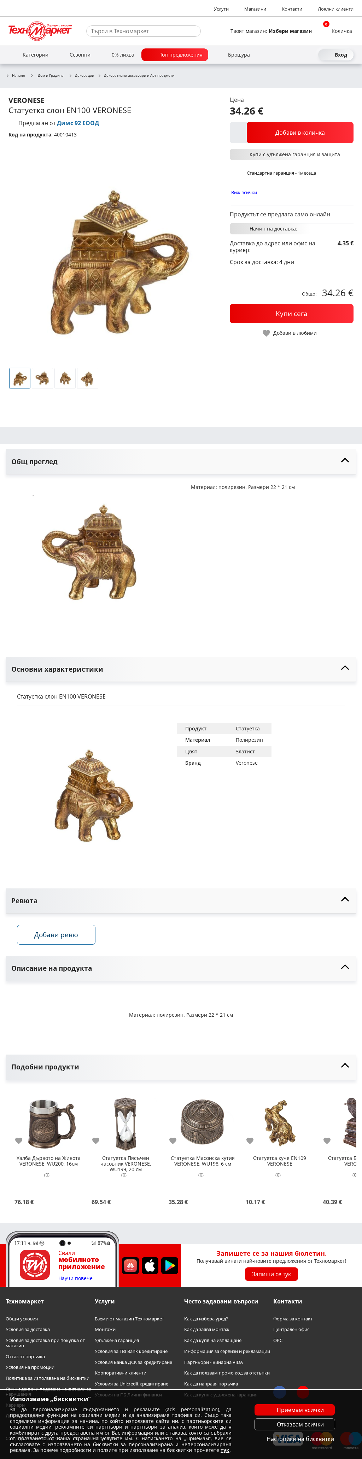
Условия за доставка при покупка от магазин (45, 1343)
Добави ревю (56, 934)
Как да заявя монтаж (206, 1329)
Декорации (84, 76)
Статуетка (248, 728)
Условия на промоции (30, 1367)
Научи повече (75, 1279)
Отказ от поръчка (25, 1356)
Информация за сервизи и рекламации (227, 1351)
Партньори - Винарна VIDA (213, 1362)
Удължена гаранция (117, 1340)
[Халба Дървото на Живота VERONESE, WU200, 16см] (48, 1120)
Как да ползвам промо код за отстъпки (227, 1373)
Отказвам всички (300, 1424)
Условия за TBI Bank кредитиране (131, 1351)
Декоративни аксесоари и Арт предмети (139, 76)
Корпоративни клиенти (120, 1373)
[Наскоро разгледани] (285, 54)
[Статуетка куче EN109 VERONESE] (279, 1120)
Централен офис (291, 1329)
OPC (277, 1340)
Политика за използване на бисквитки (47, 1378)
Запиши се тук (271, 1274)
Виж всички (244, 192)
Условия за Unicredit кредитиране (131, 1384)
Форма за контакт (293, 1318)
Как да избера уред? (206, 1318)
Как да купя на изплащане (212, 1340)
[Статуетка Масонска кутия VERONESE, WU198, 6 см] (202, 1120)
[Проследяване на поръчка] (298, 54)
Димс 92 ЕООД (78, 123)
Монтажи (105, 1329)
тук (225, 1450)
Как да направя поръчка (211, 1384)
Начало (18, 76)
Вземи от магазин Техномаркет (129, 1318)
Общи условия (22, 1318)
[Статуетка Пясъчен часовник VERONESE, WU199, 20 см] (125, 1120)
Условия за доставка (28, 1329)
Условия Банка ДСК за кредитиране (133, 1362)
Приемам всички (300, 1410)
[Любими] (311, 54)
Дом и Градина (51, 75)
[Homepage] (40, 31)
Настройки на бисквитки (300, 1439)
